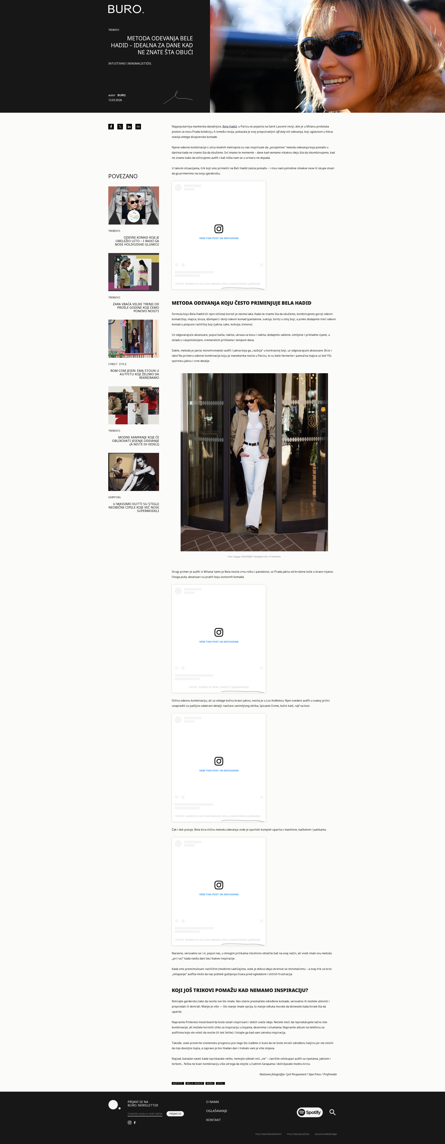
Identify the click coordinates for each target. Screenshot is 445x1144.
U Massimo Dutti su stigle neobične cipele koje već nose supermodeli (133, 507)
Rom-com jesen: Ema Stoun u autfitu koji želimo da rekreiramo (134, 374)
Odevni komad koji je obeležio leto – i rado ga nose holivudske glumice (137, 240)
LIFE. (291, 9)
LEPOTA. (258, 9)
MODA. (242, 9)
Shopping (114, 497)
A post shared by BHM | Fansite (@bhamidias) (219, 687)
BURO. (122, 95)
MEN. (303, 9)
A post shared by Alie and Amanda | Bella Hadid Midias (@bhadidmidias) (222, 283)
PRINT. (316, 9)
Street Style (117, 364)
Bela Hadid (229, 126)
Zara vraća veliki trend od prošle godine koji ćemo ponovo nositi (136, 307)
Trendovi (113, 29)
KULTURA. (276, 9)
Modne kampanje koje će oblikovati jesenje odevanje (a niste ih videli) (135, 440)
